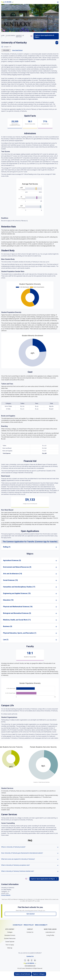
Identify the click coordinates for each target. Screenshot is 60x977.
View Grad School (17, 50)
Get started (30, 914)
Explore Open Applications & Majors (44, 36)
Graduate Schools (9, 935)
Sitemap (9, 948)
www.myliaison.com (30, 965)
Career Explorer (9, 941)
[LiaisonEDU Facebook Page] (32, 960)
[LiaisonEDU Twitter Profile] (25, 960)
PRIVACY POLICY (29, 925)
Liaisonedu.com (50, 932)
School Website (5, 895)
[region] (30, 462)
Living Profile (50, 935)
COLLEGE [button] (6, 50)
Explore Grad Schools (22, 974)
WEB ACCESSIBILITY (41, 925)
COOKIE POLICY (17, 925)
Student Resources (9, 938)
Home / (2, 36)
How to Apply (10, 945)
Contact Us (30, 932)
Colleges (9, 932)
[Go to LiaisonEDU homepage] (7, 2)
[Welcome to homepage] (30, 963)
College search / (10, 36)
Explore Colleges (39, 974)
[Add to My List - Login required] (31, 36)
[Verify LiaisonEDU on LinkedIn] (35, 960)
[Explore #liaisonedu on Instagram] (28, 960)
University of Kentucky (20, 36)
